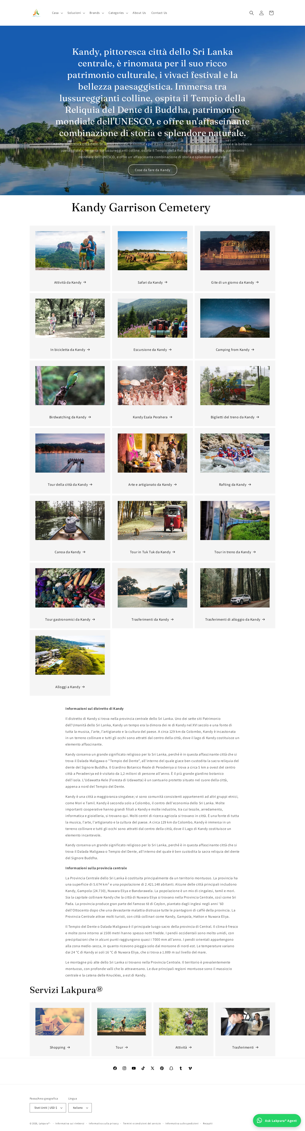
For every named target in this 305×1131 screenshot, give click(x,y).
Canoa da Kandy (68, 552)
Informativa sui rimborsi (69, 1123)
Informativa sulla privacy (104, 1123)
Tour (119, 1047)
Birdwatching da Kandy (67, 417)
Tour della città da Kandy (68, 484)
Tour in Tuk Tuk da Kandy (150, 552)
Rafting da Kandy (233, 484)
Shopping (57, 1047)
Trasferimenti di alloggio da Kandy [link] (232, 619)
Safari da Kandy (150, 282)
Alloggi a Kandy (67, 686)
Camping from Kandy (233, 349)
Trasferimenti (243, 1047)
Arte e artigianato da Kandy (150, 484)
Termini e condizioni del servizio (142, 1123)
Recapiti (208, 1123)
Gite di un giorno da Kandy (232, 282)
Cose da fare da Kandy (152, 170)
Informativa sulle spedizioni (182, 1123)
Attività (181, 1047)
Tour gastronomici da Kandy (67, 619)
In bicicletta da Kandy (67, 349)
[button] (57, 12)
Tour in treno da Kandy (232, 552)
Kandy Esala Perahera (150, 417)
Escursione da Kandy (150, 349)
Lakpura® (44, 1123)
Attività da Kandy (67, 282)
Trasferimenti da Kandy (150, 619)
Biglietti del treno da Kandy (233, 417)
